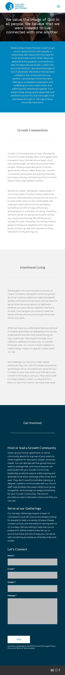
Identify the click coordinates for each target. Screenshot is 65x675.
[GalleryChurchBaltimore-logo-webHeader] (27, 6)
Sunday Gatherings (21, 513)
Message (12, 595)
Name (11, 555)
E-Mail (11, 569)
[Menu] (58, 6)
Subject (12, 582)
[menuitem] (58, 6)
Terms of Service (23, 648)
